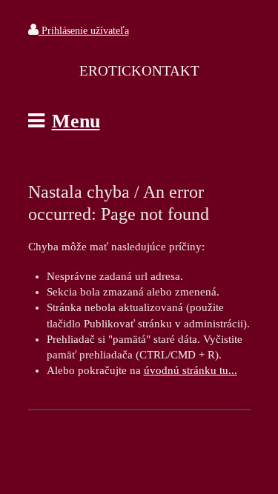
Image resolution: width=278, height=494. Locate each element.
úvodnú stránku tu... (190, 370)
